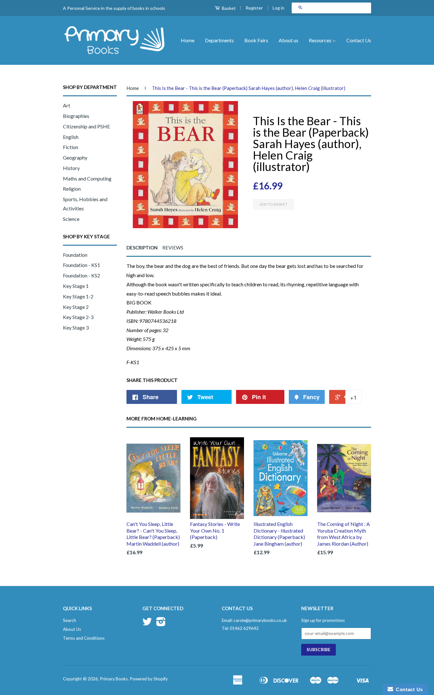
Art (66, 105)
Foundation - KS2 (81, 275)
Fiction (70, 147)
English (70, 137)
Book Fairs (256, 40)
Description (142, 247)
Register (254, 7)
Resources (320, 40)
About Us (72, 629)
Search (69, 620)
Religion (72, 189)
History (71, 168)
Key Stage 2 (76, 307)
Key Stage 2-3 (78, 317)
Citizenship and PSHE (86, 126)
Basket (228, 8)
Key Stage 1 (76, 286)
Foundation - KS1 (81, 265)
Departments (219, 40)
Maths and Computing (87, 178)
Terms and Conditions (84, 638)
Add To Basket (274, 204)
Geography (75, 157)
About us (288, 40)
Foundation (75, 255)
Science (71, 219)
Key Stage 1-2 (78, 296)
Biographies (76, 116)
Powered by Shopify (149, 678)
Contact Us (358, 40)
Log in (278, 7)
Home (187, 40)
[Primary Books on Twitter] (147, 623)
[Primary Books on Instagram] (161, 623)
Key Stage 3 (76, 327)
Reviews (172, 247)
